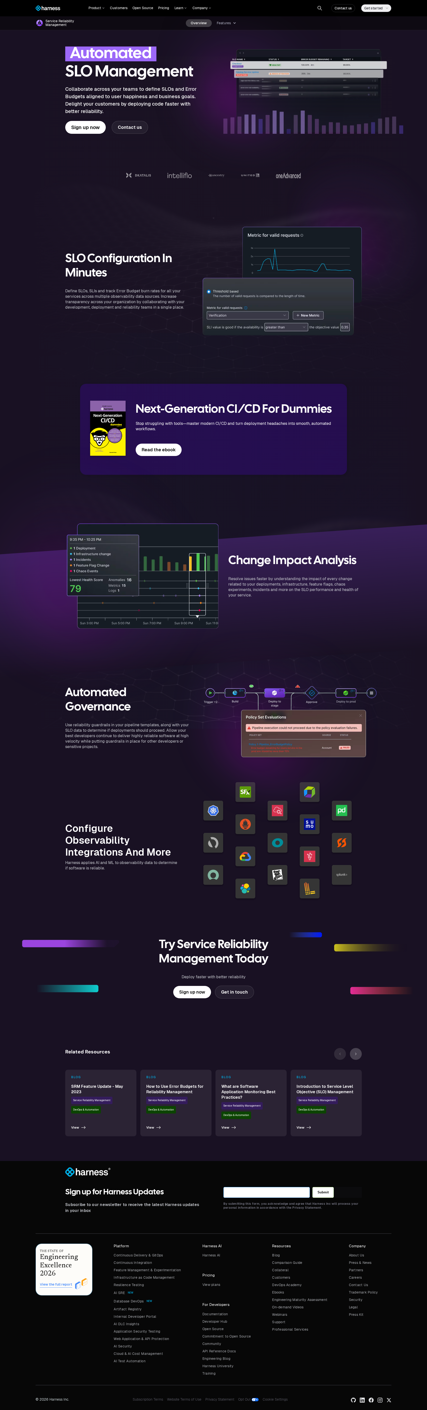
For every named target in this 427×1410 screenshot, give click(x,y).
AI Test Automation (130, 1361)
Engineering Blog (216, 1358)
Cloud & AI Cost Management (138, 1353)
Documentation (215, 1314)
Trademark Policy (363, 1292)
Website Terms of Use (184, 1399)
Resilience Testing (129, 1285)
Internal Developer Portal (135, 1316)
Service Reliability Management (91, 1100)
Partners (356, 1270)
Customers (119, 8)
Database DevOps (129, 1301)
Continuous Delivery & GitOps (138, 1255)
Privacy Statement (219, 1399)
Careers (355, 1277)
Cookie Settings (275, 1399)
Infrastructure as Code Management (144, 1277)
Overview (199, 23)
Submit (323, 1192)
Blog (276, 1255)
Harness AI (211, 1255)
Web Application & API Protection (141, 1339)
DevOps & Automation (86, 1109)
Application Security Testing (137, 1331)
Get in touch (234, 992)
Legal (353, 1307)
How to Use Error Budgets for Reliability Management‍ (175, 1089)
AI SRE (119, 1293)
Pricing (163, 8)
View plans (211, 1284)
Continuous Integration (133, 1262)
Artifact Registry (128, 1309)
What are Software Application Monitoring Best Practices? (248, 1092)
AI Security (123, 1346)
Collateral (280, 1270)
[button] (96, 8)
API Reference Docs (219, 1351)
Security (356, 1299)
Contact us (343, 8)
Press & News (360, 1262)
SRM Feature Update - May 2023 (97, 1089)
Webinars (279, 1314)
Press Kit (356, 1314)
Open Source (142, 8)
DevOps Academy (287, 1285)
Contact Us (358, 1285)
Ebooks (278, 1292)
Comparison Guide (287, 1262)
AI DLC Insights (126, 1324)
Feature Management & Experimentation (147, 1270)
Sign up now (85, 127)
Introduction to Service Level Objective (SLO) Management (325, 1089)
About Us (356, 1255)
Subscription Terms (148, 1399)
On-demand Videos (287, 1307)
